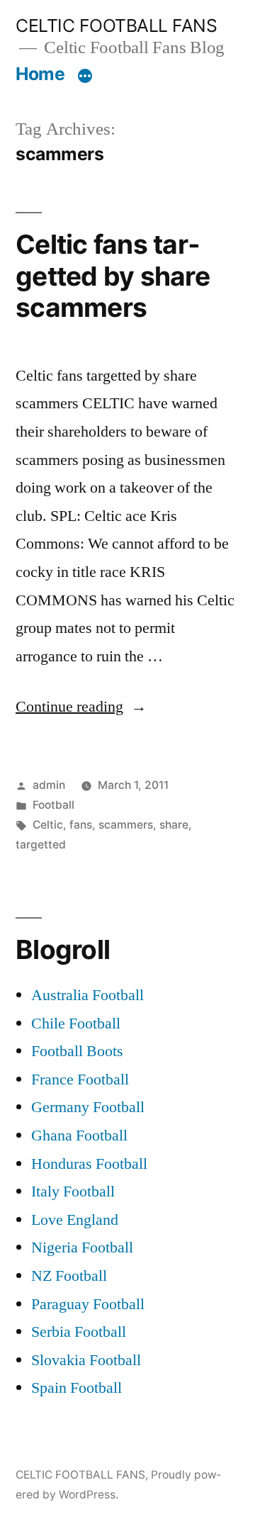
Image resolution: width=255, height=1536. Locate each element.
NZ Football (69, 1276)
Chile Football (75, 1023)
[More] (85, 76)
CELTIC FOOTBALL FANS (116, 25)
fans (80, 824)
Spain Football (76, 1388)
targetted (41, 844)
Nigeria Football (82, 1247)
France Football (80, 1079)
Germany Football (87, 1107)
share (173, 824)
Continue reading (81, 707)
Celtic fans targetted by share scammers (113, 275)
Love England (74, 1220)
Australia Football (87, 995)
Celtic (48, 824)
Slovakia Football (86, 1360)
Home (40, 73)
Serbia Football (78, 1332)
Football (53, 805)
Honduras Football (89, 1164)
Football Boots (77, 1051)
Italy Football (73, 1191)
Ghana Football (79, 1135)
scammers (125, 824)
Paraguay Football (87, 1304)
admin (49, 785)
